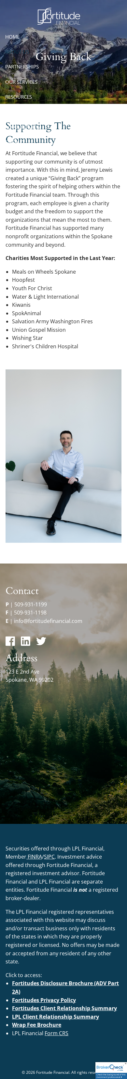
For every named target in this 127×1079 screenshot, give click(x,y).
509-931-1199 (30, 604)
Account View (22, 127)
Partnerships (22, 66)
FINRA (35, 856)
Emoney (15, 142)
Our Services (21, 82)
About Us (17, 51)
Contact (16, 112)
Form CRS (56, 1033)
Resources (18, 96)
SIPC (49, 856)
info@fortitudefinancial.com (48, 621)
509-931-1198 (30, 612)
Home (12, 36)
